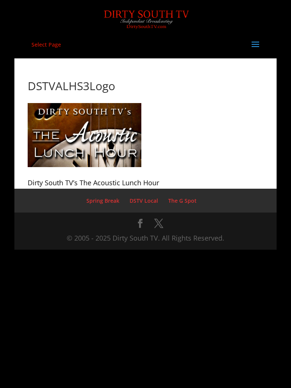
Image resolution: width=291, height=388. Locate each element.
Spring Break (102, 200)
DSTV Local (144, 200)
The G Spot (182, 200)
